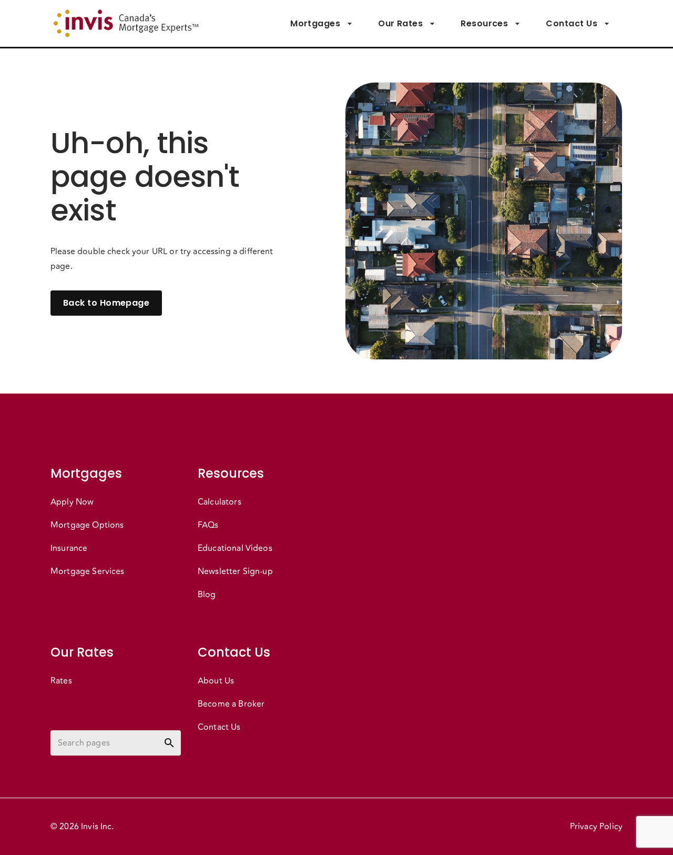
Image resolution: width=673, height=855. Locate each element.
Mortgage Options (87, 525)
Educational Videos (235, 548)
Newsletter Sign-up (235, 571)
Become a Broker (231, 704)
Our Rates (400, 23)
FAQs (208, 525)
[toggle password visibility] (169, 742)
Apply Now (72, 502)
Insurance (68, 548)
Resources (484, 23)
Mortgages (315, 23)
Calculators (219, 502)
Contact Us (571, 23)
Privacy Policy (596, 826)
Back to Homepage (106, 303)
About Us (216, 681)
